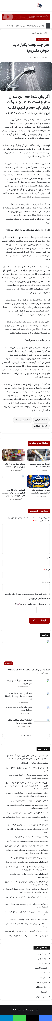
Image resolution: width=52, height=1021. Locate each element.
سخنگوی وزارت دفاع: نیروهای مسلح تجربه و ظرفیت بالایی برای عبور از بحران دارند (27, 852)
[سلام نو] (40, 5)
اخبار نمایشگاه (41, 987)
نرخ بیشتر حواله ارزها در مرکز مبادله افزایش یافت (28, 935)
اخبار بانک (43, 973)
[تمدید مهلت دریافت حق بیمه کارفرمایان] (42, 684)
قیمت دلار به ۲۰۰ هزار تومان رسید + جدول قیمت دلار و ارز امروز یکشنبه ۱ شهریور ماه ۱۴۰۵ (25, 891)
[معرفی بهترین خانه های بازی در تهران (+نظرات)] (13, 455)
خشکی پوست (21, 420)
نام (48, 557)
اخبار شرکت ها (41, 982)
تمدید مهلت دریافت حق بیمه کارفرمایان (19, 682)
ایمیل (47, 569)
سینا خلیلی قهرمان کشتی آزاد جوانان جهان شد (29, 857)
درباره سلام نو (28, 1010)
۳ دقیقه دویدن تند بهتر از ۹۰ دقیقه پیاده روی (29, 800)
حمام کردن (40, 420)
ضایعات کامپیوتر (41, 968)
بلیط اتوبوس (42, 953)
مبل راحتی (43, 963)
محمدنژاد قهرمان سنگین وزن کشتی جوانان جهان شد (26, 812)
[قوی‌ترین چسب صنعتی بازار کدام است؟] (38, 455)
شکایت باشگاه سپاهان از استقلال (34, 763)
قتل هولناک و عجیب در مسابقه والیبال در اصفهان (28, 824)
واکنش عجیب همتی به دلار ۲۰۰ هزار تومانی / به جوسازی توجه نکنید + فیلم (28, 777)
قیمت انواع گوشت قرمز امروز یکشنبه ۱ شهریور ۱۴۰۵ (27, 862)
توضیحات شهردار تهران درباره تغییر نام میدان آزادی (27, 841)
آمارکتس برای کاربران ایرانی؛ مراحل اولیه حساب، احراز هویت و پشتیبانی (13, 493)
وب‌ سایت (46, 582)
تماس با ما (17, 1010)
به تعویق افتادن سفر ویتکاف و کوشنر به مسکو (28, 919)
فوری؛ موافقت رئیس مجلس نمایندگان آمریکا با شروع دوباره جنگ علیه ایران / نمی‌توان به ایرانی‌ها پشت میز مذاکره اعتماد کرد (26, 785)
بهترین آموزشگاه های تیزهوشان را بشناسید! (40, 492)
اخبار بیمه (43, 977)
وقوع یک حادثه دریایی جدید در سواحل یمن (18, 709)
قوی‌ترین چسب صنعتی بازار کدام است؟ (40, 465)
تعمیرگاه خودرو (41, 996)
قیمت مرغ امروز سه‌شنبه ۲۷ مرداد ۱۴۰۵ (28, 670)
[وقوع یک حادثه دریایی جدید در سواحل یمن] (42, 711)
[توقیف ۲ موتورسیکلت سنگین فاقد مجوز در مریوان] (42, 724)
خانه (46, 33)
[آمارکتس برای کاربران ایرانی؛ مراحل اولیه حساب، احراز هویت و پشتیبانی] (13, 481)
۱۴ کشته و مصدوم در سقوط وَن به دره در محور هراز (26, 845)
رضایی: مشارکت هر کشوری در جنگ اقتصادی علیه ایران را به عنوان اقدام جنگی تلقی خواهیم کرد (26, 795)
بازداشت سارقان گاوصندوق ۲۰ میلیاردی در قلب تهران (26, 931)
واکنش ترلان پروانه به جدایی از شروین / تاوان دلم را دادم (23, 25)
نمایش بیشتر (26, 735)
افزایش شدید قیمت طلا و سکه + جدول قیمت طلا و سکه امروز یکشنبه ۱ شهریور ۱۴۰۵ (27, 868)
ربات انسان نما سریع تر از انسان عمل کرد (31, 836)
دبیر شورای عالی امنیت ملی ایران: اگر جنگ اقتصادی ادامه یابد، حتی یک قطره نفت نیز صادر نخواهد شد (27, 757)
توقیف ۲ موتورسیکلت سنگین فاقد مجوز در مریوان (19, 722)
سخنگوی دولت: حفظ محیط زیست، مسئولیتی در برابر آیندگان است (18, 696)
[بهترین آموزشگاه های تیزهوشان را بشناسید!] (38, 481)
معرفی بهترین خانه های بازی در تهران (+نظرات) (15, 465)
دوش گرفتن (40, 426)
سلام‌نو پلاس (37, 33)
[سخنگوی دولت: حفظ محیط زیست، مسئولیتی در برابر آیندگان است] (42, 697)
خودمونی (43, 992)
